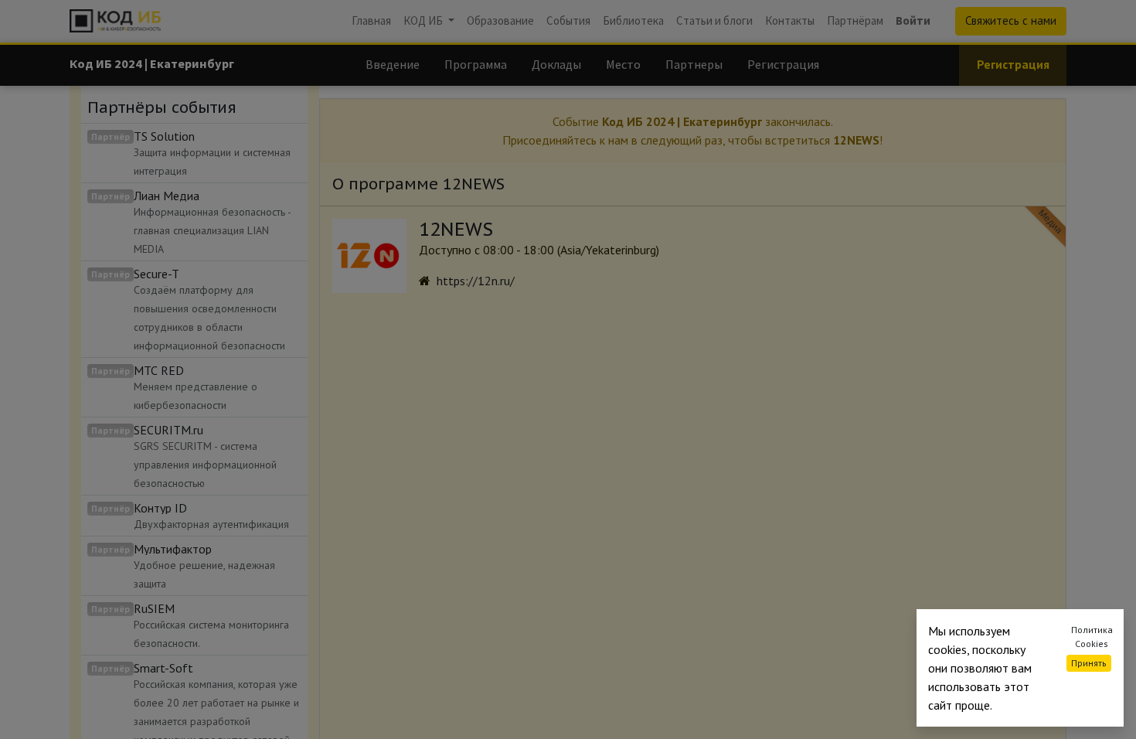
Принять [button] (1089, 663)
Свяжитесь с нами (1010, 20)
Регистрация (1013, 64)
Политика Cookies (1092, 636)
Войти (913, 20)
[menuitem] (371, 21)
